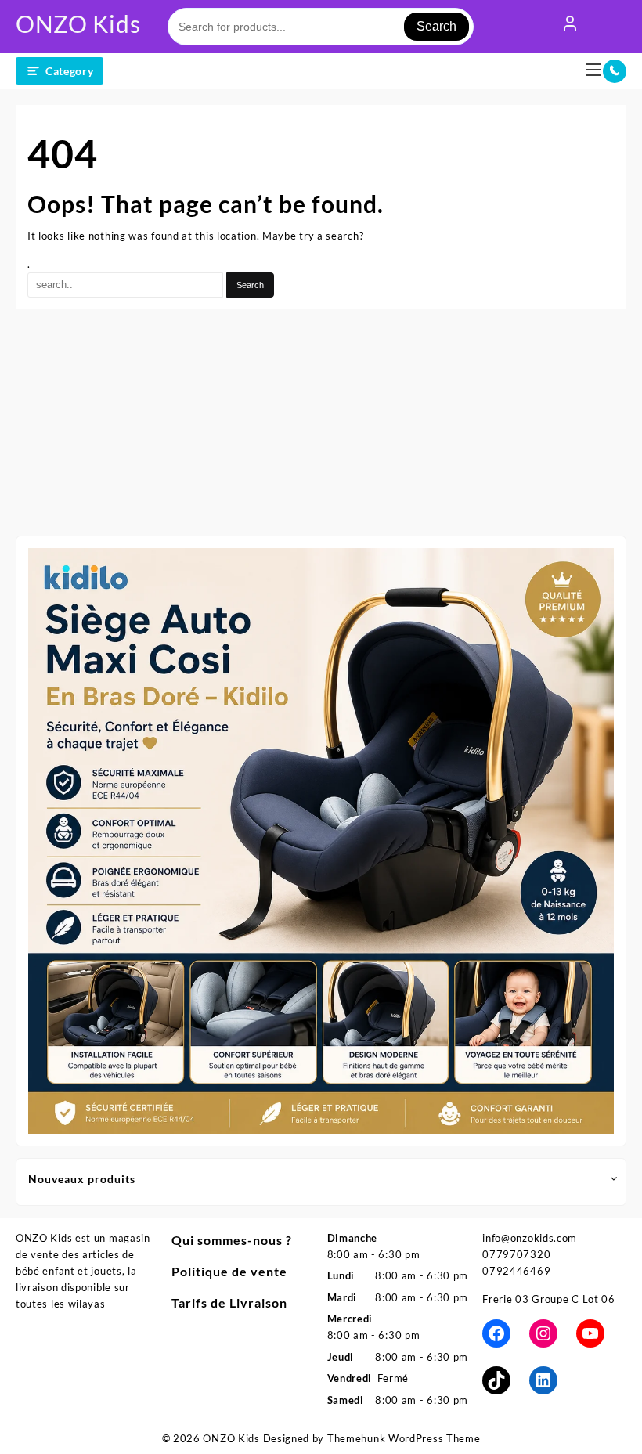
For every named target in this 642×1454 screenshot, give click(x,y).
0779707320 (516, 1254)
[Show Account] (570, 26)
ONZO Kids (78, 23)
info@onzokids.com (529, 1238)
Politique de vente (229, 1271)
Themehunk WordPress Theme (404, 1438)
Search (436, 26)
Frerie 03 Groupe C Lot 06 (548, 1299)
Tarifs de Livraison (229, 1302)
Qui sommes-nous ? (231, 1239)
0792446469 (516, 1271)
